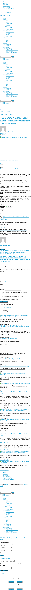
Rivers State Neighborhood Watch (17, 217)
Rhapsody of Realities (11, 52)
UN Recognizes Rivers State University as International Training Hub (12, 354)
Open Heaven (9, 51)
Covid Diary (9, 44)
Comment (3, 282)
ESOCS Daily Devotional (12, 50)
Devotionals (6, 47)
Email (2, 287)
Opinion (8, 25)
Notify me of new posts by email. (10, 299)
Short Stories (9, 36)
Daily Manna (9, 48)
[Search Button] (13, 56)
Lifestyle (5, 37)
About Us (5, 3)
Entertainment (6, 30)
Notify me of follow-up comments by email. (13, 296)
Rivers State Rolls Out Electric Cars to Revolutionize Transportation (11, 320)
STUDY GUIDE (9, 29)
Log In (2, 573)
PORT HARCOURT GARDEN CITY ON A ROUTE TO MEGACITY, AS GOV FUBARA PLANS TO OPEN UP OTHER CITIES (15, 332)
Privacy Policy (6, 6)
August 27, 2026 (4, 470)
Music (7, 34)
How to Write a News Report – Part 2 (11, 362)
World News (9, 23)
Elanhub (6, 484)
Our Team (5, 4)
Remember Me (5, 553)
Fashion (8, 39)
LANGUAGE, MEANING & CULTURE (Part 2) (12, 369)
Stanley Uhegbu (11, 132)
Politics (8, 21)
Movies (8, 33)
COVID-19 (8, 45)
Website (2, 289)
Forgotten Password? (5, 558)
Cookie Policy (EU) (7, 7)
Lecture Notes (9, 27)
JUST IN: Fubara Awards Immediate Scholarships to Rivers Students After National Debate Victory (15, 397)
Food (7, 40)
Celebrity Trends (10, 32)
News (4, 19)
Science (5, 43)
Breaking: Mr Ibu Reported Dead (10, 341)
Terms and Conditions (8, 8)
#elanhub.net (6, 217)
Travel (7, 41)
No (19, 581)
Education (5, 26)
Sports (7, 22)
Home (4, 2)
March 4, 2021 (3, 133)
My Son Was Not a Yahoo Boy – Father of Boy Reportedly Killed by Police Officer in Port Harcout (15, 404)
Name (2, 284)
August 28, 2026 (4, 442)
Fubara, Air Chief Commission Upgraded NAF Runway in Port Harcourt (13, 424)
